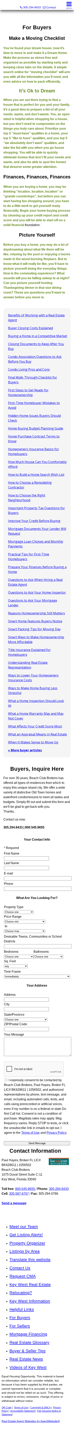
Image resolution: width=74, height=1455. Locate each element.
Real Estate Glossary (29, 1342)
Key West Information (29, 1301)
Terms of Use (21, 1407)
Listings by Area (24, 1251)
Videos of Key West (28, 1367)
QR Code (7, 1407)
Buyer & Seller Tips (27, 1350)
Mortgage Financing (28, 1334)
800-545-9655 (25, 1189)
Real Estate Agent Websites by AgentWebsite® (31, 1421)
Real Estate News (26, 1359)
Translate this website (30, 1259)
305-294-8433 (59, 1189)
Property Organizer (27, 1243)
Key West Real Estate (30, 1284)
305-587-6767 (19, 1193)
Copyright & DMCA (40, 1407)
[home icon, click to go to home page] (4, 5)
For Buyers (19, 1317)
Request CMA (22, 1276)
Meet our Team (23, 1226)
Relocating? (20, 1292)
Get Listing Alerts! (26, 1234)
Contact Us (19, 1268)
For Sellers (19, 1326)
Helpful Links (21, 1309)
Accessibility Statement (22, 1411)
